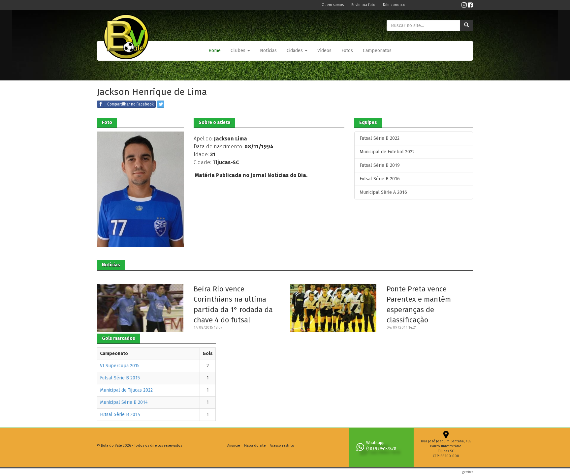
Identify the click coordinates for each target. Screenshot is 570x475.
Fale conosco (394, 5)
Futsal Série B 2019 (380, 165)
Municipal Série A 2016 (383, 192)
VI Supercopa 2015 (120, 366)
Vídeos (324, 50)
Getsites (467, 472)
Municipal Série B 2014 (124, 402)
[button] (240, 51)
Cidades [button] (295, 50)
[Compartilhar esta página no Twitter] (160, 104)
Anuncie (233, 445)
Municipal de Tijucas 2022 (126, 390)
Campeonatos (377, 50)
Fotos (347, 50)
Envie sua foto (363, 5)
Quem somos (333, 5)
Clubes (239, 50)
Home (214, 50)
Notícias (268, 50)
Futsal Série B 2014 (120, 414)
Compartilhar (130, 104)
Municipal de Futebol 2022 (387, 152)
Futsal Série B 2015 (120, 378)
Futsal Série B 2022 (379, 138)
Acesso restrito (282, 445)
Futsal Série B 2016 (380, 179)
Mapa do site (255, 445)
